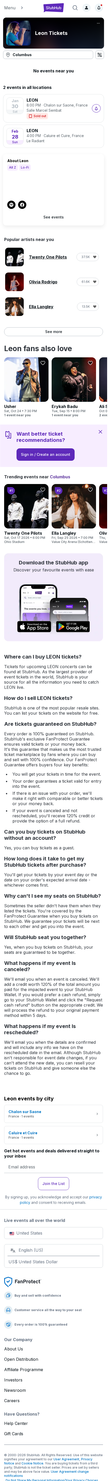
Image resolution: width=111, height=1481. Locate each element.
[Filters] (99, 55)
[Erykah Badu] (74, 387)
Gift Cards (13, 1433)
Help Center (16, 1423)
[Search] (75, 8)
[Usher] (26, 387)
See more (53, 331)
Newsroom (15, 1390)
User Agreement (66, 1459)
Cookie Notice (32, 1463)
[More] (98, 23)
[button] (20, 7)
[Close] (100, 431)
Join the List (53, 1183)
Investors (13, 1379)
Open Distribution (21, 1359)
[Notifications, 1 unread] (99, 8)
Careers (12, 1400)
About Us (13, 1348)
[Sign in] (86, 8)
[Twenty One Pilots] (26, 514)
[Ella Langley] (74, 514)
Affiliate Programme (23, 1369)
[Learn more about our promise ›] (22, 1281)
